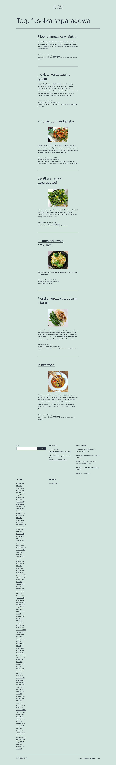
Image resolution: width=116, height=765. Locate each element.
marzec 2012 (20, 618)
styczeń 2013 (20, 595)
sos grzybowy (71, 348)
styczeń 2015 (20, 540)
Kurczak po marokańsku (56, 121)
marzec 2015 (20, 536)
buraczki (42, 57)
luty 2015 (19, 538)
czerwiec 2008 (20, 719)
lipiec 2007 (19, 744)
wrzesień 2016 (20, 506)
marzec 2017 (20, 499)
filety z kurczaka (60, 57)
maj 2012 (18, 614)
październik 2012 (21, 602)
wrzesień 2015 (20, 527)
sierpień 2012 (20, 607)
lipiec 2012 (19, 609)
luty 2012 (19, 620)
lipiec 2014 (19, 554)
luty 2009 (19, 700)
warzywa (42, 106)
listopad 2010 (20, 652)
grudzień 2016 (20, 501)
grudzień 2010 (20, 650)
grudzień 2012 (20, 598)
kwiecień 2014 (20, 561)
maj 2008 (19, 721)
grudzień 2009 (20, 678)
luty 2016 (19, 518)
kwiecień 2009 (20, 696)
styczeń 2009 (20, 703)
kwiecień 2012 (20, 616)
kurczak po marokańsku (63, 163)
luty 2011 (18, 646)
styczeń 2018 (20, 488)
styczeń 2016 (20, 520)
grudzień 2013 (20, 570)
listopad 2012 (20, 600)
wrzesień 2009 (20, 684)
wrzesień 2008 (20, 712)
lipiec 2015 (19, 531)
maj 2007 (19, 748)
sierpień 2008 (20, 714)
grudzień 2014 (20, 543)
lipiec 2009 (19, 689)
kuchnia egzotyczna (71, 161)
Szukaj (18, 445)
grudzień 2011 (20, 625)
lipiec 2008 (19, 716)
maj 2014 (19, 559)
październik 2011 (21, 630)
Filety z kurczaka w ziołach (58, 37)
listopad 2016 (20, 504)
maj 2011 (18, 641)
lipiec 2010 (19, 662)
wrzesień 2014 (20, 550)
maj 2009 (19, 694)
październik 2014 (21, 547)
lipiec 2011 (19, 636)
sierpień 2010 (20, 659)
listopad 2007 (20, 735)
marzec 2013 (20, 591)
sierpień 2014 (20, 552)
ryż (38, 106)
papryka (75, 104)
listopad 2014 (20, 545)
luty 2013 (19, 593)
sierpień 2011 (20, 634)
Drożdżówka (53, 454)
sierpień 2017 (20, 495)
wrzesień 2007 (20, 739)
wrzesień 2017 (20, 492)
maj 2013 (18, 586)
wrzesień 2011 (20, 632)
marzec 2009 (20, 698)
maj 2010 (18, 666)
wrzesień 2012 (20, 604)
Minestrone (46, 365)
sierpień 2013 (20, 579)
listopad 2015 (20, 522)
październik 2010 (21, 655)
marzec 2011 (19, 643)
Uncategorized (56, 56)
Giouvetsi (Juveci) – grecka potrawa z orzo (60, 456)
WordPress (96, 758)
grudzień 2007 (20, 732)
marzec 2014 (20, 563)
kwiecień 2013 (20, 588)
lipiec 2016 (19, 511)
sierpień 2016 (20, 508)
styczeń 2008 (20, 730)
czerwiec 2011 (20, 639)
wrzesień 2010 (20, 657)
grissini (56, 417)
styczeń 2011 (20, 648)
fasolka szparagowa (50, 57)
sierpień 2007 (20, 742)
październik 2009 (21, 682)
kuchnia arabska (61, 161)
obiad (71, 57)
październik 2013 (21, 575)
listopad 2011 (20, 627)
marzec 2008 (20, 726)
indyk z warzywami (59, 104)
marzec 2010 (20, 671)
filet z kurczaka (55, 348)
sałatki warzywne (63, 225)
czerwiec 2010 (20, 664)
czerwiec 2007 (20, 746)
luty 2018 (19, 486)
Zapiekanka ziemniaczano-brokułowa (60, 451)
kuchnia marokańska (43, 163)
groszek (67, 57)
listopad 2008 (20, 707)
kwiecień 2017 (20, 497)
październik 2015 (21, 524)
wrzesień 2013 (20, 577)
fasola (41, 104)
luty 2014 (19, 566)
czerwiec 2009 (20, 691)
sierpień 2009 (20, 687)
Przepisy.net (58, 6)
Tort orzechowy (54, 449)
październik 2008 (21, 710)
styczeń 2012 (20, 623)
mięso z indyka (69, 104)
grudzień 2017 (20, 490)
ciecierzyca (43, 161)
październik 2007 (21, 737)
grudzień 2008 (20, 705)
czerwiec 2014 (20, 556)
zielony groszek (69, 417)
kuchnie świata (52, 163)
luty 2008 (19, 728)
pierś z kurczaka (73, 163)
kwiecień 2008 (20, 723)
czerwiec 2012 (20, 611)
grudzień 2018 (20, 483)
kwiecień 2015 (20, 534)
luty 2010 (19, 673)
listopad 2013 (20, 572)
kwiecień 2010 (20, 668)
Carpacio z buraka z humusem (58, 459)
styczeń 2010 (20, 675)
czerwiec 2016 (20, 513)
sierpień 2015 (20, 529)
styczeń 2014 (20, 568)
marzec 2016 (20, 515)
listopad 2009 (20, 680)
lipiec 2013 (19, 582)
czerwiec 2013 (20, 584)
